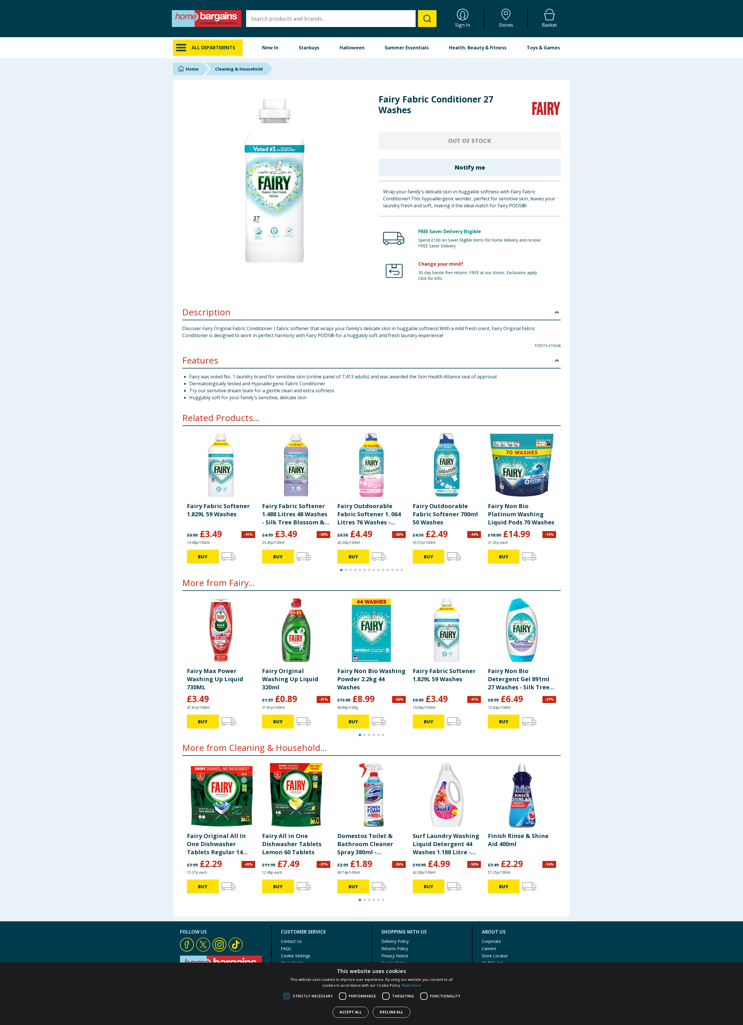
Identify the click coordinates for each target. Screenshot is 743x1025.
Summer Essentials (407, 47)
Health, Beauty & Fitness (477, 47)
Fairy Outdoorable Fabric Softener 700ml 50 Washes (445, 514)
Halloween (352, 47)
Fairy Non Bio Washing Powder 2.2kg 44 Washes (371, 679)
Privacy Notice (394, 956)
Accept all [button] (351, 1012)
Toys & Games (543, 47)
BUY (203, 556)
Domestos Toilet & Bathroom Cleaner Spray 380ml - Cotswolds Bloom (365, 844)
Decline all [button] (391, 1012)
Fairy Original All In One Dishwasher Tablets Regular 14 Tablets (216, 844)
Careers (489, 948)
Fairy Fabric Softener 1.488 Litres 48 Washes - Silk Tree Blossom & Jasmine (294, 514)
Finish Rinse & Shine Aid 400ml (518, 840)
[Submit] (427, 18)
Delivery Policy (395, 941)
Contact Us (291, 941)
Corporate (491, 941)
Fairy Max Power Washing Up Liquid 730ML (215, 679)
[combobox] (341, 18)
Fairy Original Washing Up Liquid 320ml (290, 679)
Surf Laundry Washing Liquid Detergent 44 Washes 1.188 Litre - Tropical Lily (446, 844)
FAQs (286, 948)
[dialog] (371, 994)
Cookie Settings (295, 956)
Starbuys (309, 47)
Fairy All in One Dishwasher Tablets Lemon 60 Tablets (292, 844)
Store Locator (495, 956)
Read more (411, 985)
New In (270, 47)
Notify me (470, 167)
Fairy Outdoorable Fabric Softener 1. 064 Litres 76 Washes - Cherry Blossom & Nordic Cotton (369, 514)
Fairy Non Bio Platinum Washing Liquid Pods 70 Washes (521, 514)
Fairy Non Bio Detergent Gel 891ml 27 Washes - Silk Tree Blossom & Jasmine (518, 679)
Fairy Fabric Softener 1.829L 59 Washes (218, 510)
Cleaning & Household (239, 69)
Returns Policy (394, 948)
